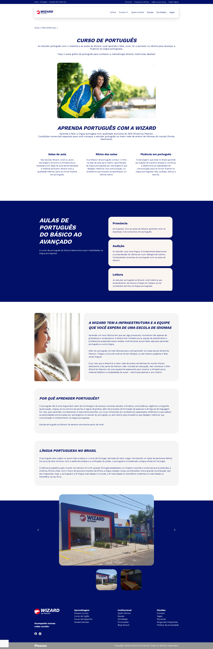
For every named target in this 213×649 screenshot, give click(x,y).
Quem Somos (124, 613)
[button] (106, 579)
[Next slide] (175, 530)
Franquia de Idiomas (141, 2)
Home (113, 12)
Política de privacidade (168, 625)
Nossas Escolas (81, 622)
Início (37, 28)
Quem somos (137, 12)
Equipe (150, 12)
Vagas (172, 12)
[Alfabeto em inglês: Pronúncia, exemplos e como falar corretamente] (44, 12)
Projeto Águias (174, 2)
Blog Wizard (123, 625)
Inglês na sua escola (158, 2)
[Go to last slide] (38, 530)
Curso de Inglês (81, 616)
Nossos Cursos (81, 613)
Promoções (123, 622)
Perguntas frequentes (167, 622)
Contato (161, 613)
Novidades (161, 12)
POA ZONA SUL (49, 28)
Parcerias (128, 2)
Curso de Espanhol (83, 619)
